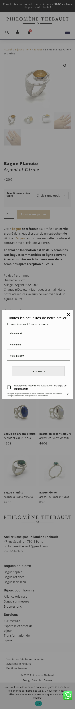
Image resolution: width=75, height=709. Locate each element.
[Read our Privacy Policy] (67, 394)
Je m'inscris (38, 371)
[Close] (68, 314)
